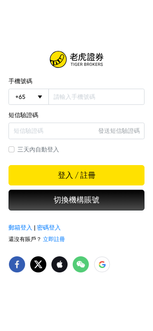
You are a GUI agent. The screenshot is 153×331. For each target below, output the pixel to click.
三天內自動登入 (38, 149)
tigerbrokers (76, 59)
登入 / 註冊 (77, 175)
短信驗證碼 (23, 115)
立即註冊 (54, 239)
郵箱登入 (20, 227)
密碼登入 (49, 227)
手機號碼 (20, 81)
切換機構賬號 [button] (76, 200)
